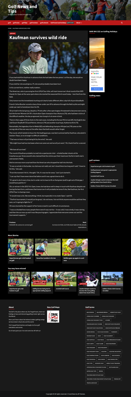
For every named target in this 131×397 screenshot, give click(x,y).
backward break (102, 312)
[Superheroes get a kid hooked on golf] (21, 247)
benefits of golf (115, 312)
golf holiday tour (93, 351)
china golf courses (93, 316)
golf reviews (34, 23)
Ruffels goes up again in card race (74, 259)
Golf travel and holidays (62, 23)
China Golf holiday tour (95, 320)
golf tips (24, 23)
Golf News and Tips (22, 8)
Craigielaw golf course (94, 324)
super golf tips (91, 371)
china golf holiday (108, 316)
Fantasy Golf (91, 336)
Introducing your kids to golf (96, 367)
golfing (104, 351)
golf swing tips (112, 359)
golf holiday (91, 347)
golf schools (44, 23)
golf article (91, 339)
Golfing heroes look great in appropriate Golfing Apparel (104, 171)
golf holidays (60, 281)
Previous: (21, 223)
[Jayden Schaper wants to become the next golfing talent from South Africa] (89, 279)
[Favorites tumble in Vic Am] (48, 247)
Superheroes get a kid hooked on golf (20, 259)
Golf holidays (102, 347)
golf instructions (92, 355)
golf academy (108, 336)
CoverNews (72, 394)
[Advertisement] (97, 127)
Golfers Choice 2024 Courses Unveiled (103, 186)
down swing (91, 332)
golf (9, 23)
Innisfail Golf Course (97, 176)
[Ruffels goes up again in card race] (75, 247)
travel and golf (92, 383)
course (107, 320)
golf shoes (101, 359)
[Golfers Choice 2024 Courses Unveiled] (112, 279)
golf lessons (105, 355)
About (78, 23)
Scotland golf (114, 367)
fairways (114, 332)
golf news (16, 23)
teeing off (117, 379)
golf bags (100, 339)
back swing (90, 312)
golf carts (90, 343)
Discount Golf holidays (112, 324)
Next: (69, 224)
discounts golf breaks (112, 328)
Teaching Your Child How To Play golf (99, 379)
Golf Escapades (111, 343)
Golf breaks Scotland (114, 339)
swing (101, 371)
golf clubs (99, 343)
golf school (116, 355)
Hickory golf (99, 363)
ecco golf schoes (103, 332)
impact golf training (113, 363)
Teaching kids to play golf (95, 375)
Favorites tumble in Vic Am (46, 258)
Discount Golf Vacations (95, 328)
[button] (122, 22)
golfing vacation (115, 351)
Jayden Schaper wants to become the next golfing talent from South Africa (104, 181)
